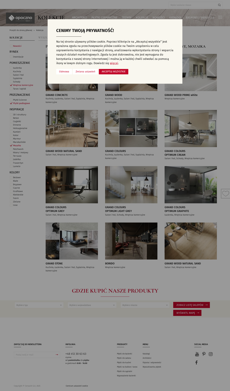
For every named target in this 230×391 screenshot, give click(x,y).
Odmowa (64, 71)
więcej (114, 63)
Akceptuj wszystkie (113, 71)
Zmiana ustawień (85, 71)
